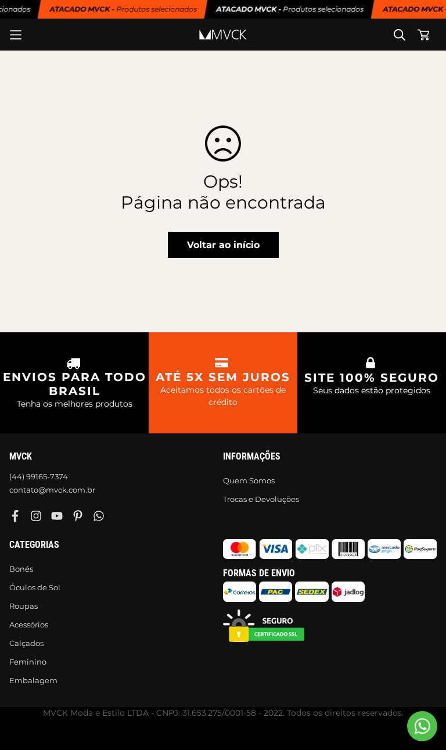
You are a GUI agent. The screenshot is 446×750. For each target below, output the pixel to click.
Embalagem (33, 680)
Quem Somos (249, 480)
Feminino (27, 661)
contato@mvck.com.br (52, 489)
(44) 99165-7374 (38, 476)
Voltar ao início (223, 244)
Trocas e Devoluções (261, 499)
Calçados (26, 643)
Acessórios (28, 624)
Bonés (21, 568)
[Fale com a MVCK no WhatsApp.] (422, 726)
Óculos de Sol (34, 587)
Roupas (23, 606)
